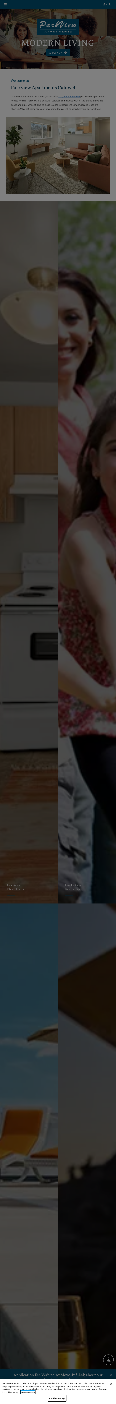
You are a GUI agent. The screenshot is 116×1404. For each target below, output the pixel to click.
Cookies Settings (57, 1398)
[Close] (111, 1383)
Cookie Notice (28, 1392)
